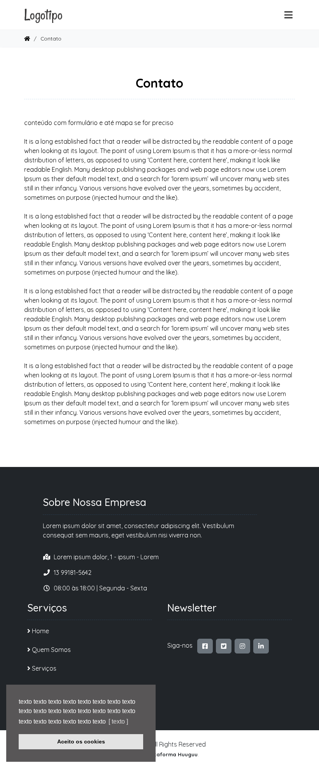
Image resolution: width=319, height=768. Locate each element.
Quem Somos (51, 650)
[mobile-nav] (288, 15)
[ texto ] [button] (118, 721)
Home (40, 631)
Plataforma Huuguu (172, 754)
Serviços (44, 668)
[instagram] (242, 646)
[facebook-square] (205, 646)
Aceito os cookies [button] (81, 741)
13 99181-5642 (72, 572)
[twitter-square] (223, 646)
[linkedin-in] (261, 646)
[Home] (27, 38)
